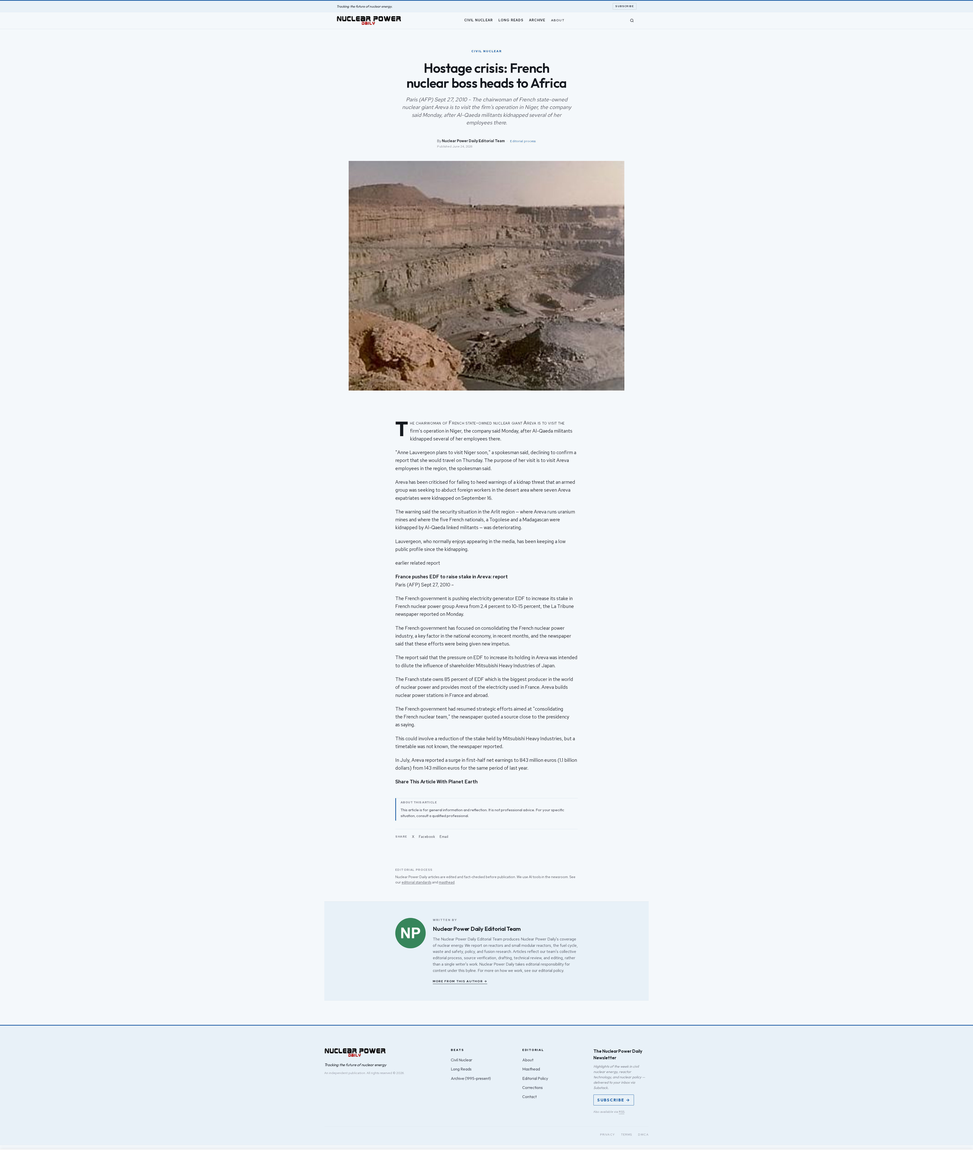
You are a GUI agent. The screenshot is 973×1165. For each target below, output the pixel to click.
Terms (626, 1135)
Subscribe (624, 6)
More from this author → (460, 981)
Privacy (607, 1135)
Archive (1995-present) (471, 1078)
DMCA (643, 1135)
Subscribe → (613, 1099)
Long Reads (510, 20)
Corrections (532, 1087)
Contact (529, 1096)
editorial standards (416, 882)
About (558, 20)
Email (444, 837)
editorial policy (550, 970)
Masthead (531, 1068)
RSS (621, 1112)
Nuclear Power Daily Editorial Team (473, 140)
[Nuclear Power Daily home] (368, 20)
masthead (447, 882)
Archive (537, 20)
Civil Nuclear (478, 20)
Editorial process (523, 141)
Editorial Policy (535, 1078)
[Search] (632, 20)
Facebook (427, 837)
